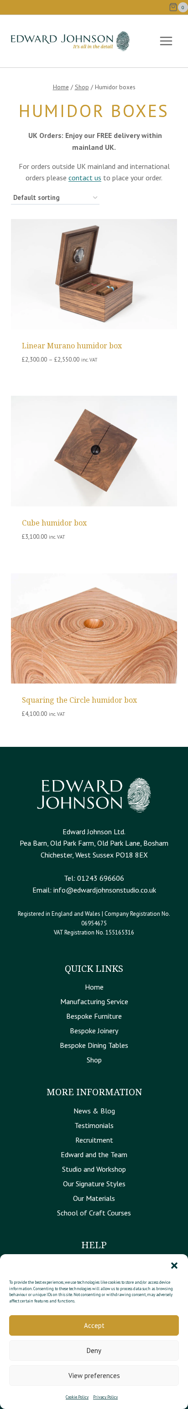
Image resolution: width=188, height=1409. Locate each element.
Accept (94, 1325)
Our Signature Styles (94, 1183)
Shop (94, 1059)
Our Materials (94, 1198)
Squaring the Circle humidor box (79, 700)
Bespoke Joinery (94, 1030)
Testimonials (94, 1125)
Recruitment (94, 1139)
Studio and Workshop (94, 1169)
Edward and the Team (94, 1154)
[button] (174, 1265)
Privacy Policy (105, 1396)
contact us (84, 177)
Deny (94, 1350)
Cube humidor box (54, 523)
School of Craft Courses (94, 1212)
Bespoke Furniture (94, 1016)
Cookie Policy (77, 1396)
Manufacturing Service (94, 1001)
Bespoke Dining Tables (94, 1045)
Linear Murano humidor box (72, 346)
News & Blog (94, 1110)
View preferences (94, 1375)
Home (94, 986)
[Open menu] (166, 41)
